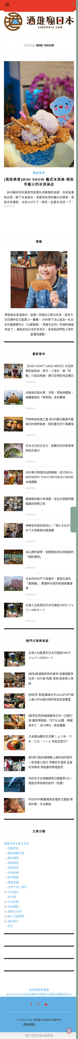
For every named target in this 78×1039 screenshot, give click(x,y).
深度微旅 (13, 867)
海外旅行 (13, 921)
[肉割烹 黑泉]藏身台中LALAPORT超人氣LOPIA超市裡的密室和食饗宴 (51, 697)
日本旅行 (13, 892)
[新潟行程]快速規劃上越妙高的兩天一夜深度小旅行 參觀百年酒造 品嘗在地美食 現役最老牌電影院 (50, 762)
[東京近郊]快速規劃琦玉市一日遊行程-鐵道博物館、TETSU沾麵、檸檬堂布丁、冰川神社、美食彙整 (50, 720)
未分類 (11, 896)
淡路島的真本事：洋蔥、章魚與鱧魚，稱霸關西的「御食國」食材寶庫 (50, 395)
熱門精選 (13, 877)
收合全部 (23, 843)
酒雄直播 (13, 882)
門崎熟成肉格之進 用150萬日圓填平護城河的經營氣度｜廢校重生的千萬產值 (50, 422)
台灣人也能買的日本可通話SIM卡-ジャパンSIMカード (50, 608)
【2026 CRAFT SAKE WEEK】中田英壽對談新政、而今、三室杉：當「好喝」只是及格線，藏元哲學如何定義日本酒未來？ (50, 371)
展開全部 (9, 843)
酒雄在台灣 (14, 911)
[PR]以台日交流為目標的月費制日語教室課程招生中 (39, 994)
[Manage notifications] (69, 1031)
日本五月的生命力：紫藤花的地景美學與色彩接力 (50, 448)
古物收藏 (13, 872)
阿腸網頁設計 (46, 1024)
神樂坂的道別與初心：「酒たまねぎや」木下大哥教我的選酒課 (50, 528)
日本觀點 (13, 906)
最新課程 (13, 858)
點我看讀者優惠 (39, 989)
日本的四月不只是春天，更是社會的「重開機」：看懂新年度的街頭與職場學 (49, 583)
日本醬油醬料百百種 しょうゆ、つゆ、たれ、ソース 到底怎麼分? (50, 739)
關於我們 (31, 1035)
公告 (10, 926)
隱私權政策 (46, 1035)
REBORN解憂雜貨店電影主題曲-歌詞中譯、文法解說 (50, 802)
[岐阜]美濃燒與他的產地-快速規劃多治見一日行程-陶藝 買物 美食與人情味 (50, 678)
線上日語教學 (15, 916)
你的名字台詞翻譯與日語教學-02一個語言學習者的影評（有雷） (50, 781)
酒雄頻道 (13, 862)
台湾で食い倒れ (17, 887)
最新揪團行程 (15, 853)
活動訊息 (13, 848)
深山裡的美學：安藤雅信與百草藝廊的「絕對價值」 (50, 554)
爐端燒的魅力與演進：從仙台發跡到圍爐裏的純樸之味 (50, 501)
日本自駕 (13, 901)
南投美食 (39, 172)
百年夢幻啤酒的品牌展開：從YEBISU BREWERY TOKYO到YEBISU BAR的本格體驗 (49, 477)
